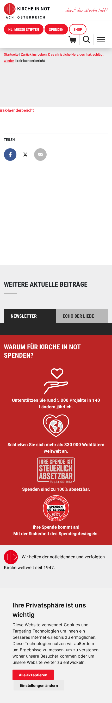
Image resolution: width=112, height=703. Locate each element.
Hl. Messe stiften (23, 29)
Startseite (11, 54)
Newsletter (24, 316)
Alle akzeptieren (33, 675)
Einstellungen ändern (39, 685)
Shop (77, 29)
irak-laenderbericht (17, 110)
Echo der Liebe (78, 316)
